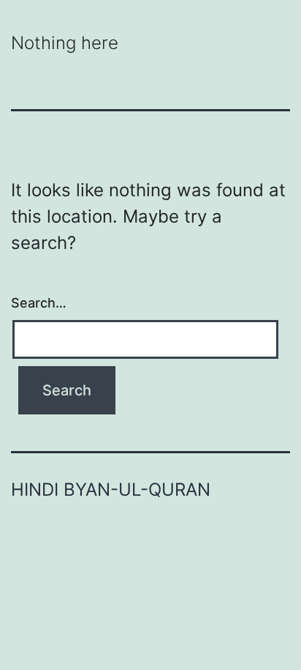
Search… (38, 302)
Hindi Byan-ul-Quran (110, 489)
